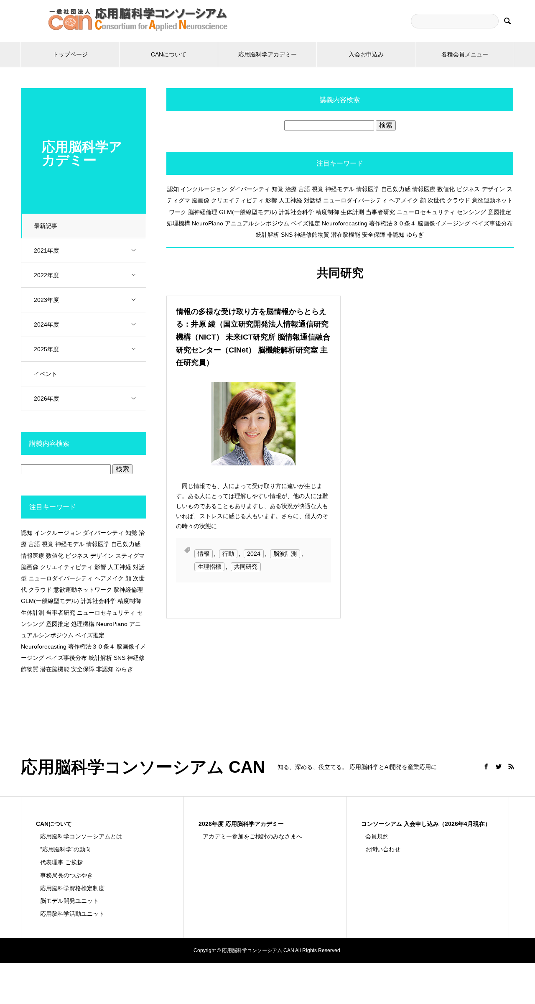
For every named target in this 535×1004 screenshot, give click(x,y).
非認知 (396, 234)
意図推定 (499, 212)
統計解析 (267, 234)
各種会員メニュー (464, 54)
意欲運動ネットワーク (83, 589)
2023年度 (46, 299)
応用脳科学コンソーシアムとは (81, 836)
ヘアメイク (403, 200)
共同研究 (245, 566)
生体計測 (352, 212)
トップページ (70, 54)
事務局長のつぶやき (66, 875)
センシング (471, 212)
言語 (304, 189)
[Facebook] (486, 766)
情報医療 (424, 189)
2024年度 (46, 324)
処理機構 (178, 223)
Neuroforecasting (344, 223)
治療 (291, 189)
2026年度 (46, 398)
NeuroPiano (207, 223)
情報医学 (368, 189)
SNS (287, 234)
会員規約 (377, 836)
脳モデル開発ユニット (69, 900)
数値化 (446, 189)
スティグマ (130, 555)
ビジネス (468, 189)
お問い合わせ (382, 849)
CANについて (168, 54)
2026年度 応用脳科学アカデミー (241, 823)
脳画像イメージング (444, 223)
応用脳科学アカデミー (267, 54)
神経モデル (339, 189)
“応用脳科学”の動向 (65, 849)
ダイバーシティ (249, 189)
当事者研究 (380, 212)
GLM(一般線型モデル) (248, 212)
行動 (228, 553)
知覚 (277, 189)
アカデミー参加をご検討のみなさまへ (252, 836)
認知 (173, 189)
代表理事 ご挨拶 (61, 862)
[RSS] (511, 766)
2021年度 (46, 250)
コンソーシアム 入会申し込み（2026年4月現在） (426, 823)
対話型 (312, 200)
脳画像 (200, 200)
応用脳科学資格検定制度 (72, 888)
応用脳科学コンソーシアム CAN (143, 767)
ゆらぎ (415, 234)
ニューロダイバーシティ (355, 200)
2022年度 (46, 275)
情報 (203, 553)
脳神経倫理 (202, 212)
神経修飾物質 (311, 234)
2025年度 (46, 349)
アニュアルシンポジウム (257, 223)
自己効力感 (395, 189)
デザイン (493, 189)
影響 (271, 200)
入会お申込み (366, 54)
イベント (45, 373)
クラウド (458, 200)
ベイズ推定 (305, 223)
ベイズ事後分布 (492, 223)
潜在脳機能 (345, 234)
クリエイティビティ (237, 200)
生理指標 (209, 566)
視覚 (318, 189)
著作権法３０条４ (392, 223)
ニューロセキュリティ (426, 212)
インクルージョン (204, 189)
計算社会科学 (296, 212)
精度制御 (327, 212)
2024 (253, 553)
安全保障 (373, 234)
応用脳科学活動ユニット (72, 913)
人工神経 (290, 200)
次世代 (436, 200)
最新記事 (45, 225)
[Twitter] (499, 766)
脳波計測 (285, 553)
